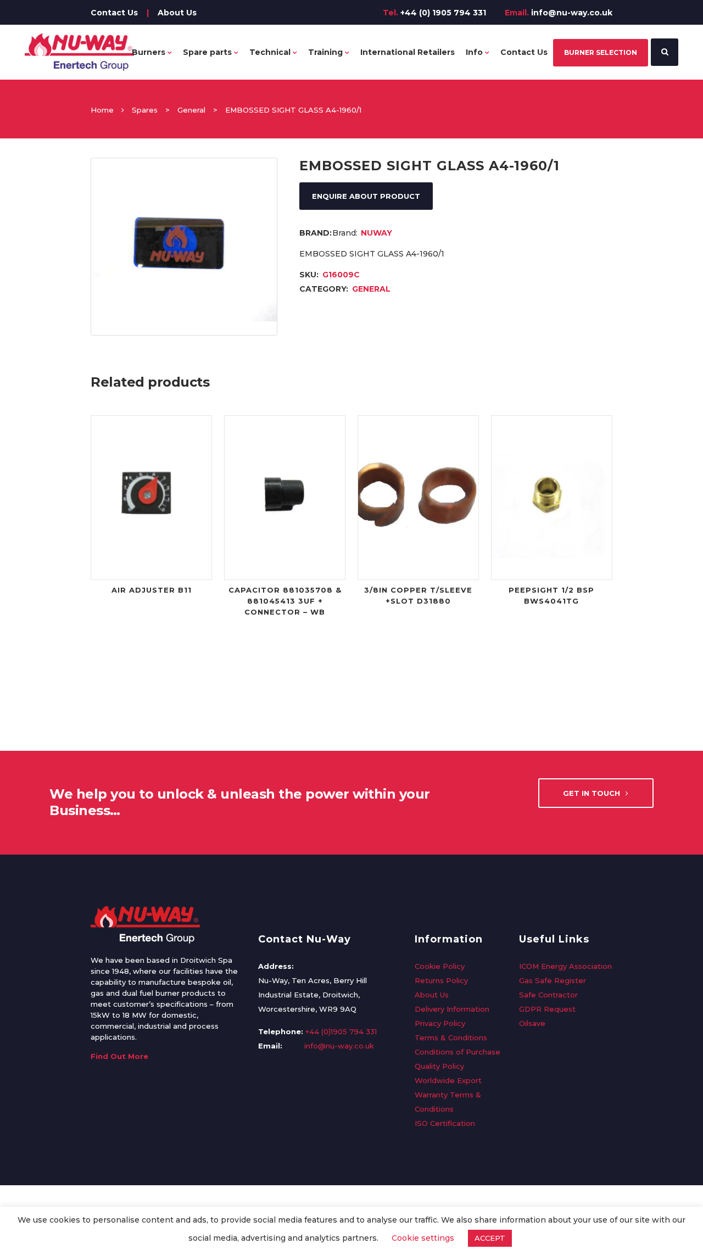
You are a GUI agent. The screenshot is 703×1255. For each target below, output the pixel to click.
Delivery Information (452, 1009)
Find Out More (119, 1056)
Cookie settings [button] (423, 1238)
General (191, 109)
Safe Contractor (548, 994)
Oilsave (532, 1023)
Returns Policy (441, 980)
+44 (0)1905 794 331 (341, 1031)
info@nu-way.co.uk (571, 13)
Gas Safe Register (552, 980)
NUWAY (376, 233)
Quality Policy (439, 1066)
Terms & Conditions (451, 1037)
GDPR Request (547, 1009)
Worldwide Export (448, 1080)
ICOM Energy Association (565, 966)
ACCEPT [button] (490, 1238)
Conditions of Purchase (457, 1051)
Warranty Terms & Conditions (448, 1101)
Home (102, 109)
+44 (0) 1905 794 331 (443, 13)
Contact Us (114, 13)
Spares (145, 109)
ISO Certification (445, 1123)
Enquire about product (366, 196)
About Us (177, 13)
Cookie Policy (440, 966)
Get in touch (591, 793)
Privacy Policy (440, 1023)
